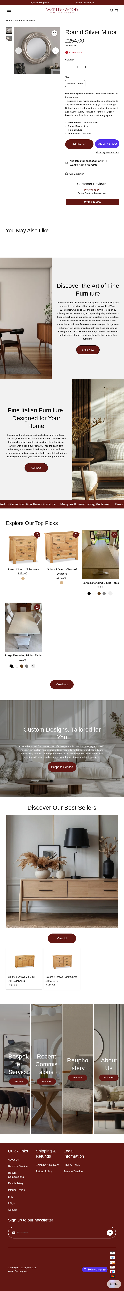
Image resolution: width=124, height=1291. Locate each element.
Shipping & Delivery (47, 1165)
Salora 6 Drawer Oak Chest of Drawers (61, 979)
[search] (112, 10)
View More (62, 684)
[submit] (110, 1233)
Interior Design (16, 1190)
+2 (110, 593)
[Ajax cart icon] (116, 10)
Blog (10, 1196)
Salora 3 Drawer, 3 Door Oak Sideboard (21, 978)
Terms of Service (73, 1171)
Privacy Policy (72, 1165)
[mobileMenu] (9, 10)
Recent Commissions (16, 1174)
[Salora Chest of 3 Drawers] (23, 548)
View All (62, 938)
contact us (108, 93)
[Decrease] (69, 67)
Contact (12, 1209)
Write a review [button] (92, 202)
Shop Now (88, 349)
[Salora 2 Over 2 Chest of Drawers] (61, 548)
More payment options (107, 152)
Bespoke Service (62, 767)
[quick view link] (37, 535)
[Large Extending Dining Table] (100, 554)
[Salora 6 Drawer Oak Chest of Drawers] (62, 961)
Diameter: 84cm (75, 83)
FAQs (11, 1203)
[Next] (91, 2)
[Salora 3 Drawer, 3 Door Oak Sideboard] (24, 961)
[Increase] (85, 67)
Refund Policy (44, 1171)
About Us (36, 467)
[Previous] (32, 2)
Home (9, 20)
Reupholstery (15, 1183)
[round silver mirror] (54, 33)
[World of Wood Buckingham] (62, 10)
